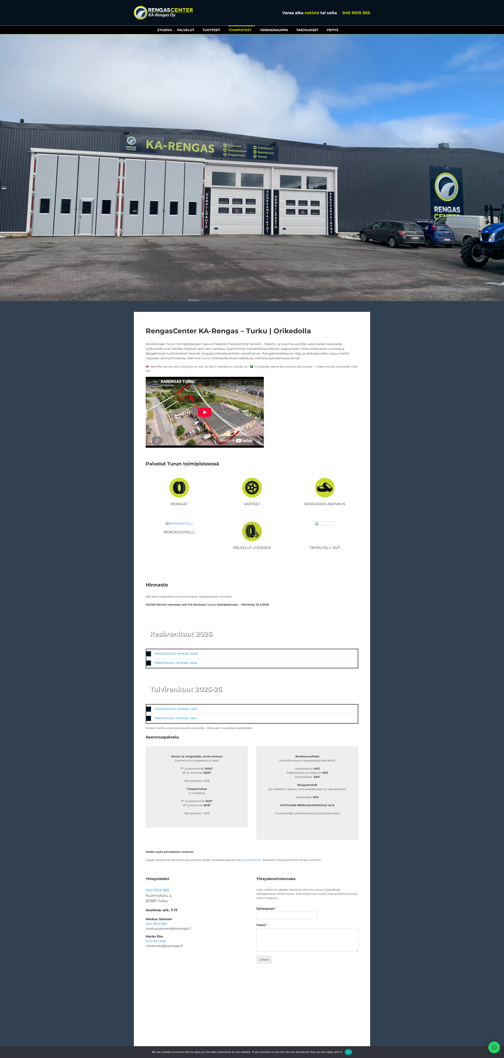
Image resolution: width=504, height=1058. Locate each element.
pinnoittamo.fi (251, 860)
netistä (312, 12)
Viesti (262, 925)
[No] (499, 1052)
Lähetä (264, 959)
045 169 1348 (156, 941)
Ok (348, 1051)
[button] (252, 653)
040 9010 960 (156, 924)
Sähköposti (266, 909)
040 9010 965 (355, 12)
